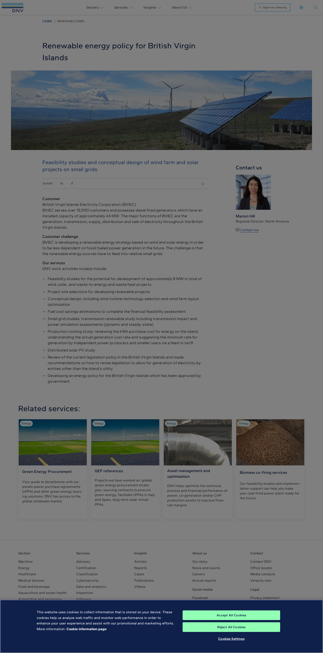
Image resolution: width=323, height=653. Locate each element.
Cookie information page (87, 629)
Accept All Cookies (231, 615)
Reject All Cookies (231, 627)
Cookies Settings (231, 639)
